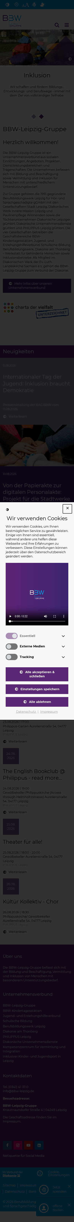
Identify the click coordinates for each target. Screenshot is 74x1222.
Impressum (49, 712)
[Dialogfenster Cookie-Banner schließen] (67, 508)
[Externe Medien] (66, 646)
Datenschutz (26, 712)
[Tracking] (66, 657)
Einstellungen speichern (39, 689)
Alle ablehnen (40, 702)
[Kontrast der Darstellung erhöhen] (7, 509)
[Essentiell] (66, 636)
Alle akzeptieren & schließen (40, 674)
